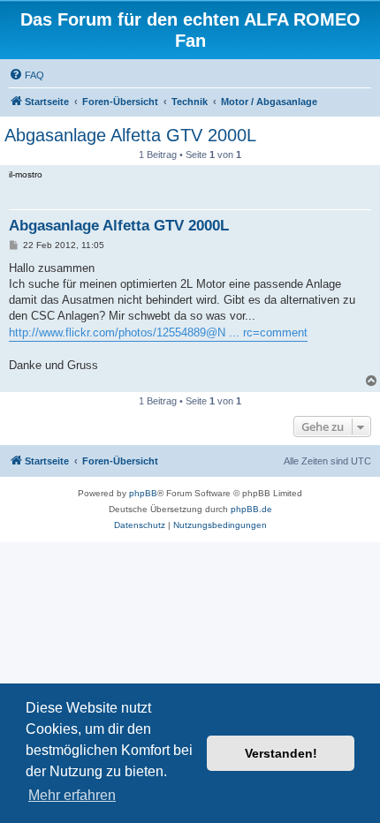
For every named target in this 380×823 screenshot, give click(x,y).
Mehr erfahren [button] (72, 795)
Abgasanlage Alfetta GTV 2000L (130, 135)
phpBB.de (251, 509)
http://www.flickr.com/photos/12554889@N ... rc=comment (158, 332)
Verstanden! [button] (281, 753)
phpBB (143, 493)
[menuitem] (26, 75)
